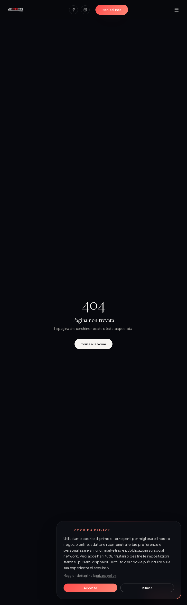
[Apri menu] (176, 9)
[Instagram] (85, 9)
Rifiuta (147, 588)
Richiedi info (112, 10)
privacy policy (106, 575)
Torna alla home (93, 344)
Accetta (90, 588)
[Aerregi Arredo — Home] (15, 9)
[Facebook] (73, 9)
